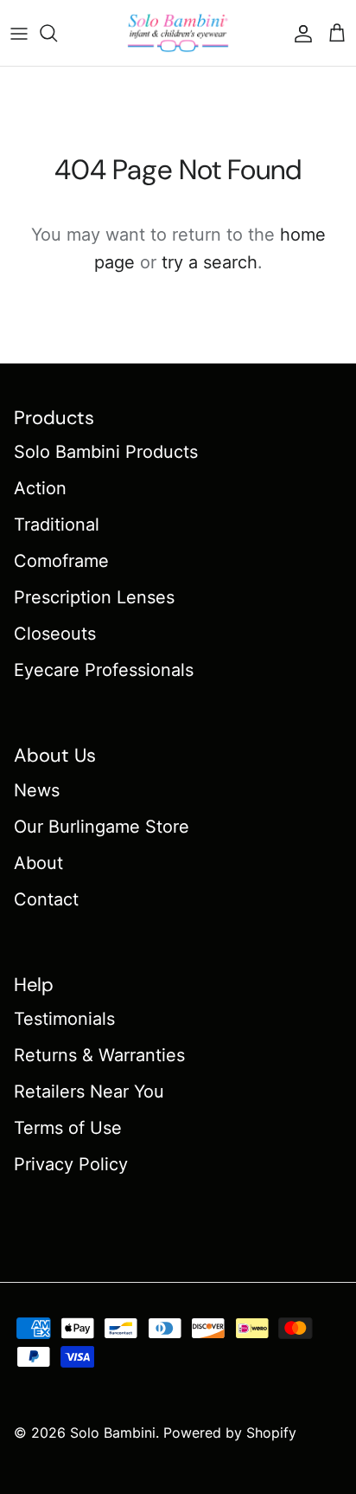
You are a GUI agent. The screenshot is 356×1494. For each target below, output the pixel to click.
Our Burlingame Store (101, 826)
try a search (209, 262)
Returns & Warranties (99, 1055)
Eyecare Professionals (104, 670)
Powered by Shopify (229, 1432)
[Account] (299, 33)
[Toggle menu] (19, 33)
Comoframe (61, 561)
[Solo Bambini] (178, 33)
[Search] (57, 33)
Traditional (56, 524)
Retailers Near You (89, 1091)
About (38, 863)
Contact (46, 899)
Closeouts (55, 633)
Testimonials (64, 1018)
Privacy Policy (71, 1164)
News (37, 790)
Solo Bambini (113, 1432)
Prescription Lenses (94, 597)
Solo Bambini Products (106, 451)
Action (40, 488)
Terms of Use (68, 1127)
